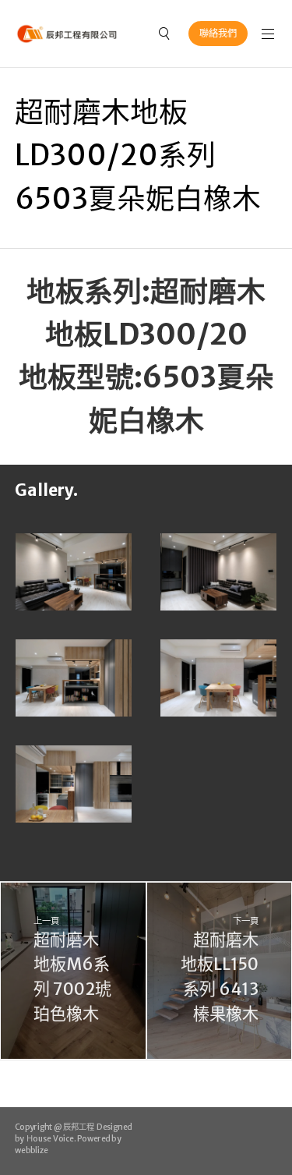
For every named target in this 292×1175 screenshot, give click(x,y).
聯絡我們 (218, 33)
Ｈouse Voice (49, 1139)
